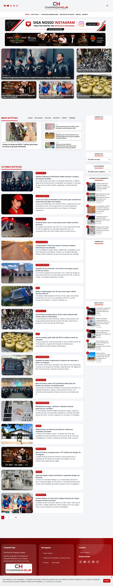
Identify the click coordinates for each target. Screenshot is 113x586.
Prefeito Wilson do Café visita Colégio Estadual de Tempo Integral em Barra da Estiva (57, 499)
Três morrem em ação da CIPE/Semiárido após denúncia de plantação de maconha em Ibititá (66, 145)
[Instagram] (80, 562)
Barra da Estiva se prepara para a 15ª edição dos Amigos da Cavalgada (58, 453)
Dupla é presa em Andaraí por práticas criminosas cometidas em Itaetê (54, 430)
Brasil (78, 14)
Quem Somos (47, 553)
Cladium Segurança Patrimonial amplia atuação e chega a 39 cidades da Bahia (57, 178)
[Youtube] (84, 562)
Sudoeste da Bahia (67, 14)
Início (27, 14)
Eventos (46, 562)
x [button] (111, 577)
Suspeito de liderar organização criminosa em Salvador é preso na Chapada (57, 361)
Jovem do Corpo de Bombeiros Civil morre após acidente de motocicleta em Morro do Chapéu (58, 201)
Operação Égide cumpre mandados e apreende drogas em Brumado (58, 476)
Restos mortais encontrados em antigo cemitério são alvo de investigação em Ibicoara (103, 356)
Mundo (85, 14)
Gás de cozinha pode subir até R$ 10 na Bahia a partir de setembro (57, 339)
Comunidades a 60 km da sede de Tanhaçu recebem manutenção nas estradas (55, 247)
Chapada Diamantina (49, 14)
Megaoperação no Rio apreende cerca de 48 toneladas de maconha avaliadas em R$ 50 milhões (67, 136)
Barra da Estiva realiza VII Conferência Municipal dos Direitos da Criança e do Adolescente (55, 384)
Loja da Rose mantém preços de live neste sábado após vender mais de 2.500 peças (56, 316)
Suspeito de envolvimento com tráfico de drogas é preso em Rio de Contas (57, 270)
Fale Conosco (84, 552)
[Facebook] (93, 562)
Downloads (55, 562)
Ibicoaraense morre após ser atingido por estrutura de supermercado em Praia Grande (103, 344)
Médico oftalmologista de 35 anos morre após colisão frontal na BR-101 (56, 293)
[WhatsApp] (97, 562)
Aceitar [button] (106, 580)
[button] (6, 64)
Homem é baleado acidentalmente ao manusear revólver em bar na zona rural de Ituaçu (103, 322)
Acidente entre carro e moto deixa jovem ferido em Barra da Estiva (57, 224)
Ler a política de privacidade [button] (52, 581)
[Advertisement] (55, 107)
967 (16, 517)
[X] (89, 562)
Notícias (34, 14)
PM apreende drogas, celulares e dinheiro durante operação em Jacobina (54, 407)
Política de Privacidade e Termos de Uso (56, 558)
